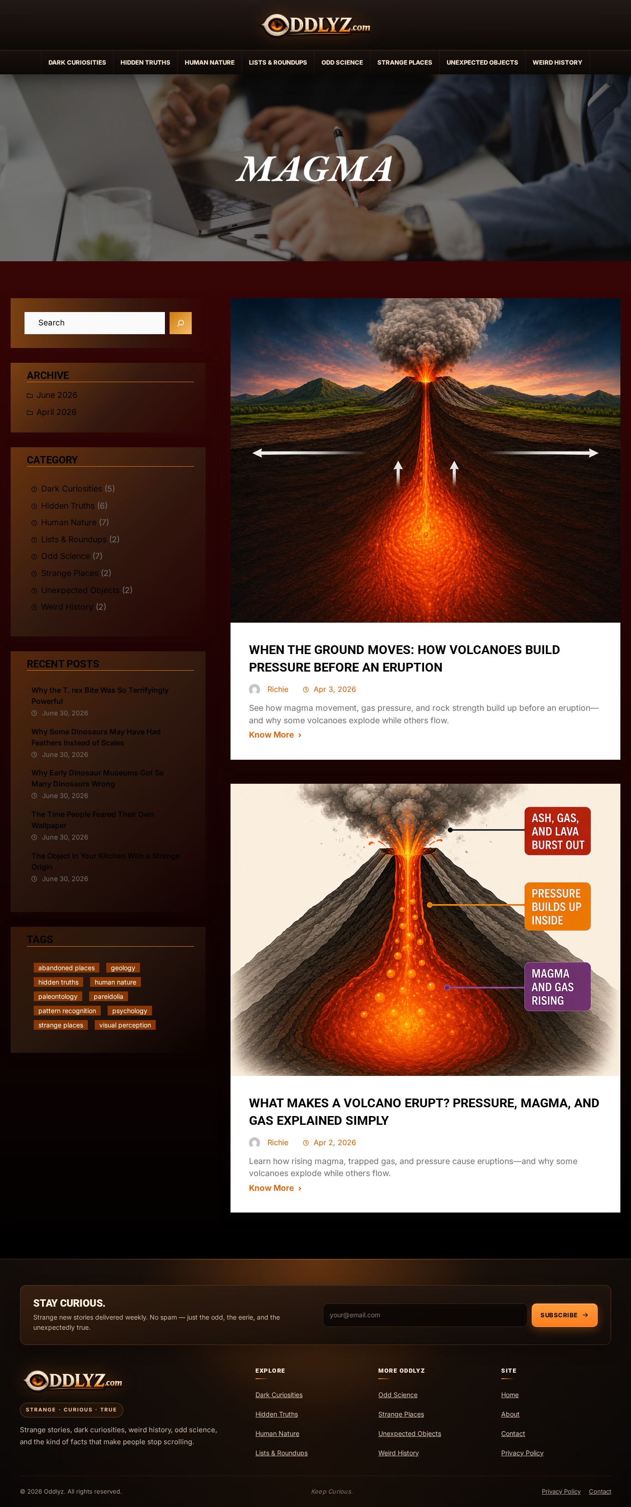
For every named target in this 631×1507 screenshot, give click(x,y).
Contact (600, 1491)
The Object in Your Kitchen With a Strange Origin (105, 861)
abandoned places (66, 968)
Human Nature (210, 62)
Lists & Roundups (278, 62)
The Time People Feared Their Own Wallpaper (92, 820)
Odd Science (342, 62)
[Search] (181, 323)
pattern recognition (67, 1011)
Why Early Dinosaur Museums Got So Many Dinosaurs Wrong (97, 778)
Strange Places (404, 62)
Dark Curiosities (77, 62)
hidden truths (58, 982)
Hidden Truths (145, 62)
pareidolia (108, 996)
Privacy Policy (561, 1491)
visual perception (125, 1025)
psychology (129, 1011)
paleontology (58, 996)
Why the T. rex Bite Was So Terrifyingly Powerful (100, 695)
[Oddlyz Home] (315, 25)
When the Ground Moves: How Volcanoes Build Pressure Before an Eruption (404, 658)
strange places (60, 1025)
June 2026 (57, 395)
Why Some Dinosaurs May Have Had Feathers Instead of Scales (96, 737)
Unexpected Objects (482, 62)
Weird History (557, 62)
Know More (271, 734)
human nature (115, 982)
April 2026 (56, 412)
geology (123, 968)
